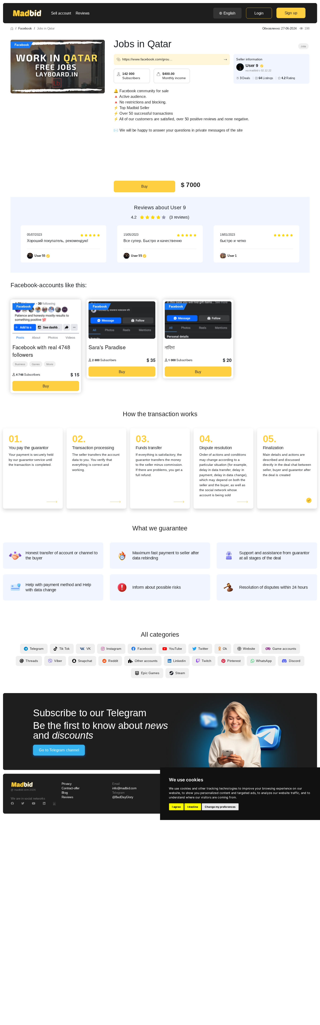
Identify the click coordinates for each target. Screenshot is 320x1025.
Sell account (61, 13)
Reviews (82, 13)
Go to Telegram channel (59, 750)
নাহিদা (170, 347)
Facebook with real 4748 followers (41, 350)
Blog (65, 792)
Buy (144, 186)
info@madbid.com (124, 788)
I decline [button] (192, 806)
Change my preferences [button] (220, 806)
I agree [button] (176, 806)
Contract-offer (71, 788)
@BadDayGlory (122, 797)
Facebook (25, 28)
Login (258, 13)
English (229, 13)
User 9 (252, 65)
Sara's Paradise (107, 347)
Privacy (66, 784)
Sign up (291, 13)
